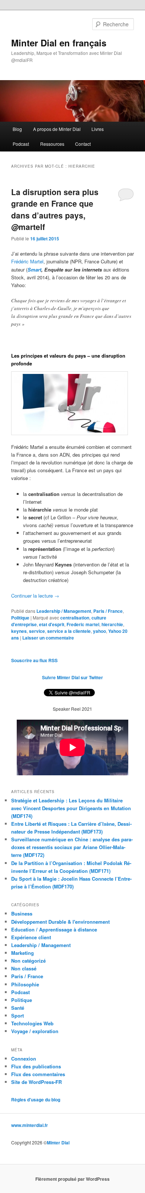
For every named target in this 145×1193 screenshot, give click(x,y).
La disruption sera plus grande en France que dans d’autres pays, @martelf (55, 209)
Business (21, 913)
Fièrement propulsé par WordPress (72, 1179)
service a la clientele (69, 631)
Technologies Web (32, 1023)
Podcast (21, 144)
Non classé (23, 968)
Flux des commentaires (38, 1074)
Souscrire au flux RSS (34, 660)
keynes (19, 631)
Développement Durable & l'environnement (60, 921)
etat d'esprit (51, 624)
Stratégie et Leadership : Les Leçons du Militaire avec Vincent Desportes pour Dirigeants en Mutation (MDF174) (71, 808)
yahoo (99, 631)
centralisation (74, 617)
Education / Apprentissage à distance (54, 929)
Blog (17, 129)
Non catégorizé (28, 960)
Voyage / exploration (34, 1031)
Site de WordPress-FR (36, 1081)
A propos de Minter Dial (57, 129)
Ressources (52, 144)
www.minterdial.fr (29, 1125)
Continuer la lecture (35, 595)
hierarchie (112, 624)
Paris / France (108, 611)
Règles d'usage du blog (35, 1099)
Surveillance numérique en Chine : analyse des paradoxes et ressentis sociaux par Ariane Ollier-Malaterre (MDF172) (72, 847)
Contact (83, 144)
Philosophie (25, 984)
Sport (17, 1015)
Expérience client (31, 937)
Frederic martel (83, 624)
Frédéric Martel (27, 261)
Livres (97, 129)
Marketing (22, 952)
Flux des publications (36, 1066)
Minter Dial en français (58, 42)
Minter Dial (58, 1142)
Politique (20, 617)
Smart (34, 269)
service (37, 631)
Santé (17, 1007)
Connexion (23, 1058)
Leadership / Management (63, 611)
